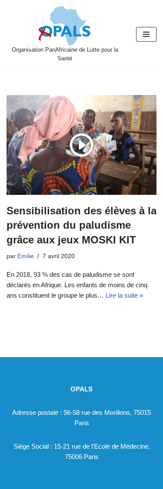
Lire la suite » (124, 295)
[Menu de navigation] (146, 34)
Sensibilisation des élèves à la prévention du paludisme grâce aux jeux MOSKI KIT (81, 225)
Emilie (25, 256)
